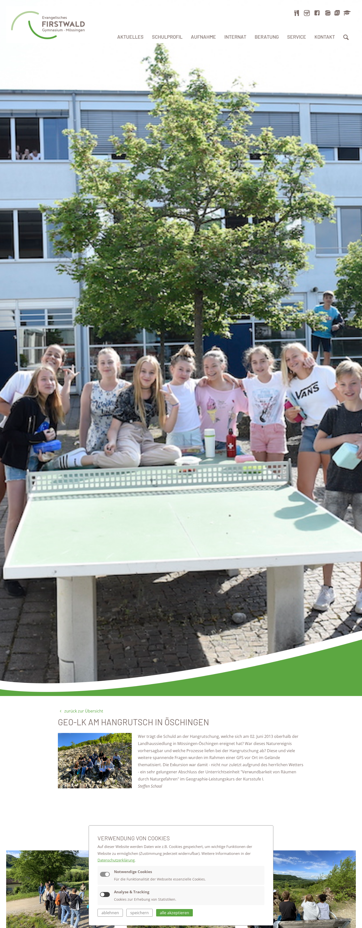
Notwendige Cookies (133, 871)
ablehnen (110, 912)
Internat (235, 37)
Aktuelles (130, 37)
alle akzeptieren (174, 912)
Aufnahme (203, 37)
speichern (139, 912)
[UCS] (337, 13)
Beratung (267, 37)
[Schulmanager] (346, 13)
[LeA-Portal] (327, 13)
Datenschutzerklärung (116, 860)
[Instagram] (307, 13)
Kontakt (324, 37)
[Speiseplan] (297, 13)
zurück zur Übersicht (83, 711)
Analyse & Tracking (131, 891)
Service (296, 37)
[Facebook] (317, 13)
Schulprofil (167, 37)
